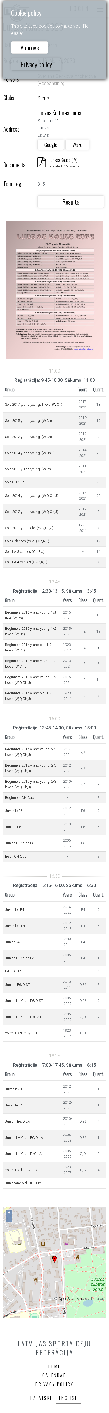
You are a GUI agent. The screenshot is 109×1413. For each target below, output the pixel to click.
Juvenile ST (13, 1089)
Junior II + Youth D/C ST (23, 1017)
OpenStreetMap (71, 1299)
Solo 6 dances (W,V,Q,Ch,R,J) (27, 541)
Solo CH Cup (15, 482)
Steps (43, 98)
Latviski (41, 1398)
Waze (77, 144)
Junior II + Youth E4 (19, 958)
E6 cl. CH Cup (16, 856)
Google (50, 144)
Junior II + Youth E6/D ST (24, 1001)
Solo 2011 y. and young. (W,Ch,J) (30, 469)
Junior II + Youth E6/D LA (24, 1137)
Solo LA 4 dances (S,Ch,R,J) (26, 562)
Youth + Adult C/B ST (21, 1033)
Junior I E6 (13, 827)
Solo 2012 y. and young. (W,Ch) (28, 437)
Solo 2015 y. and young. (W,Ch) (28, 421)
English (68, 1398)
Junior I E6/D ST (17, 984)
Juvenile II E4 (15, 926)
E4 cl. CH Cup (16, 971)
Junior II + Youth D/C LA (23, 1154)
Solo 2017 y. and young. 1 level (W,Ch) (33, 404)
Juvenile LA (14, 1105)
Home (54, 1366)
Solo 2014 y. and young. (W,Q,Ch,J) (31, 495)
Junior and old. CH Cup (23, 1183)
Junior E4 (12, 942)
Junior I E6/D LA (17, 1121)
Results (70, 201)
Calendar (54, 1375)
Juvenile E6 (13, 811)
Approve (29, 47)
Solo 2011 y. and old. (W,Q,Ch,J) (29, 528)
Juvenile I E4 (14, 910)
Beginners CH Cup (19, 798)
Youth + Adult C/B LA (21, 1170)
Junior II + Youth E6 (19, 843)
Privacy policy (36, 64)
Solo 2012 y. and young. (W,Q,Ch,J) (31, 512)
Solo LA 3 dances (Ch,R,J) (24, 551)
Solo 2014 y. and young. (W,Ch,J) (30, 453)
